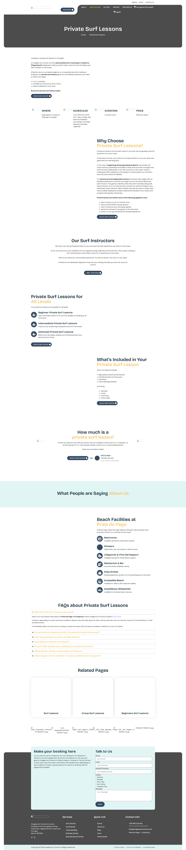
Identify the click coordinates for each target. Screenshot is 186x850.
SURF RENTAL (127, 7)
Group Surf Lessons (93, 713)
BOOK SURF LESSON (41, 96)
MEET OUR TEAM (93, 273)
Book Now (67, 10)
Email (97, 762)
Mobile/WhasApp (102, 768)
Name (97, 756)
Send (100, 804)
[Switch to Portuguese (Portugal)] (143, 7)
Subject (98, 775)
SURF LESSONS (95, 7)
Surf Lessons (51, 713)
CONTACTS (149, 2)
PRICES (134, 2)
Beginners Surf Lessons (135, 713)
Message (98, 789)
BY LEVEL (107, 7)
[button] (33, 730)
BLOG (141, 2)
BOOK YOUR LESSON (77, 458)
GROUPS (116, 7)
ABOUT (84, 7)
